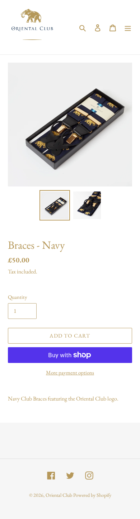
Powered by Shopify (92, 495)
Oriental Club (59, 495)
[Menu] (127, 27)
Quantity (17, 297)
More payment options (70, 372)
